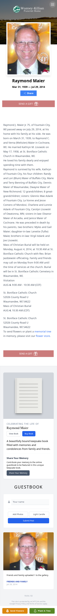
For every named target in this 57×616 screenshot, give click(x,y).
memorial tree (42, 331)
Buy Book (29, 433)
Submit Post (28, 520)
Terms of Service (36, 604)
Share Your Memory (18, 473)
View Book (13, 433)
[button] (28, 551)
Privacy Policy (20, 604)
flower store (43, 336)
